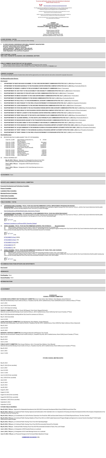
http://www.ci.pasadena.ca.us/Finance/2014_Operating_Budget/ (20, 223)
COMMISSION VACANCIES (29, 437)
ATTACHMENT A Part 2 (10, 240)
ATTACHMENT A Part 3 (10, 242)
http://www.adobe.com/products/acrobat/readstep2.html (55, 5)
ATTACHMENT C (8, 247)
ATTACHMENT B (8, 245)
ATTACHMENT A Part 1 (10, 237)
